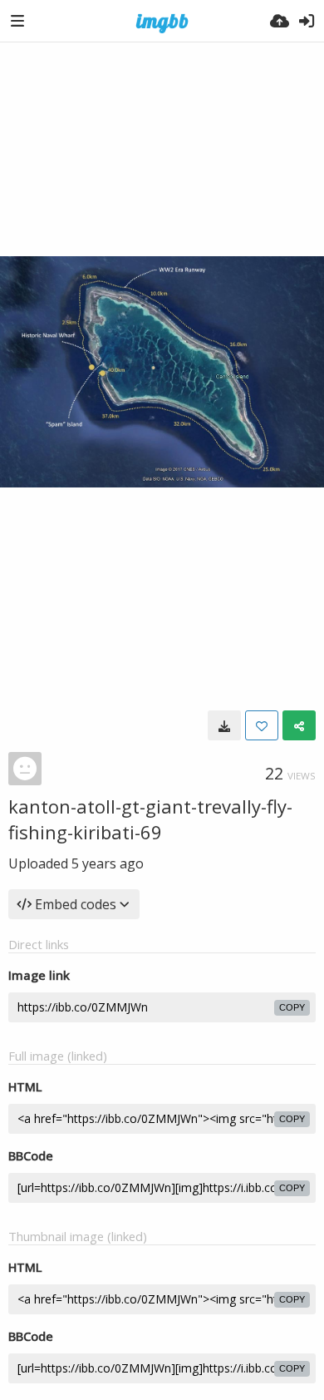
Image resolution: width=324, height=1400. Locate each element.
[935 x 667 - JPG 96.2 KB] (224, 725)
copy (292, 1007)
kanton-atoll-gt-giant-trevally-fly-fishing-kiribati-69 (150, 819)
